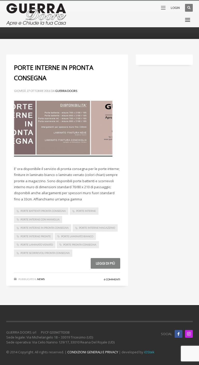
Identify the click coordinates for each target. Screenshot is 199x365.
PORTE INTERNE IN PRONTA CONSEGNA (44, 227)
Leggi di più (105, 263)
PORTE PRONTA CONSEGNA (79, 244)
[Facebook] (178, 334)
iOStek (149, 352)
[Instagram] (189, 334)
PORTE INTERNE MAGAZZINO (97, 227)
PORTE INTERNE (86, 210)
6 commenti (112, 279)
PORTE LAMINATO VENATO (36, 244)
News (41, 279)
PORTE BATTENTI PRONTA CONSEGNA (43, 210)
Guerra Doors (66, 90)
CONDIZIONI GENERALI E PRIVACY (92, 352)
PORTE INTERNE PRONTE (35, 236)
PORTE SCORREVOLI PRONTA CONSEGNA (45, 252)
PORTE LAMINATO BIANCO (77, 236)
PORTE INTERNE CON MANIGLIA (40, 219)
